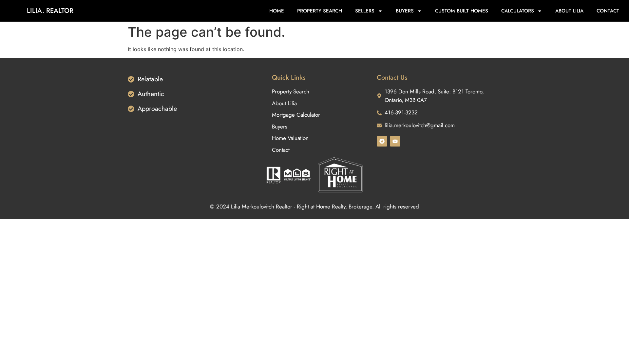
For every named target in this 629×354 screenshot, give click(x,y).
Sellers (364, 10)
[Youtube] (395, 141)
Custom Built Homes (461, 10)
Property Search (319, 10)
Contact (608, 10)
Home (276, 10)
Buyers (405, 10)
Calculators (517, 10)
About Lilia (569, 10)
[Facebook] (382, 141)
